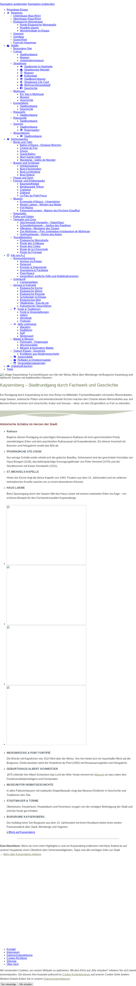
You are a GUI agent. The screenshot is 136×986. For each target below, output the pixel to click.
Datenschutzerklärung (20, 955)
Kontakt (11, 949)
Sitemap (11, 961)
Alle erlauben (25, 984)
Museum (99, 774)
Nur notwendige (8, 984)
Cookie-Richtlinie (17, 958)
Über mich (13, 964)
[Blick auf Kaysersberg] (21, 832)
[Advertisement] (68, 902)
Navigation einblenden (41, 4)
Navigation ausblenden (13, 4)
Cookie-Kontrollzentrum (76, 974)
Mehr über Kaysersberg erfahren (22, 854)
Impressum (13, 952)
